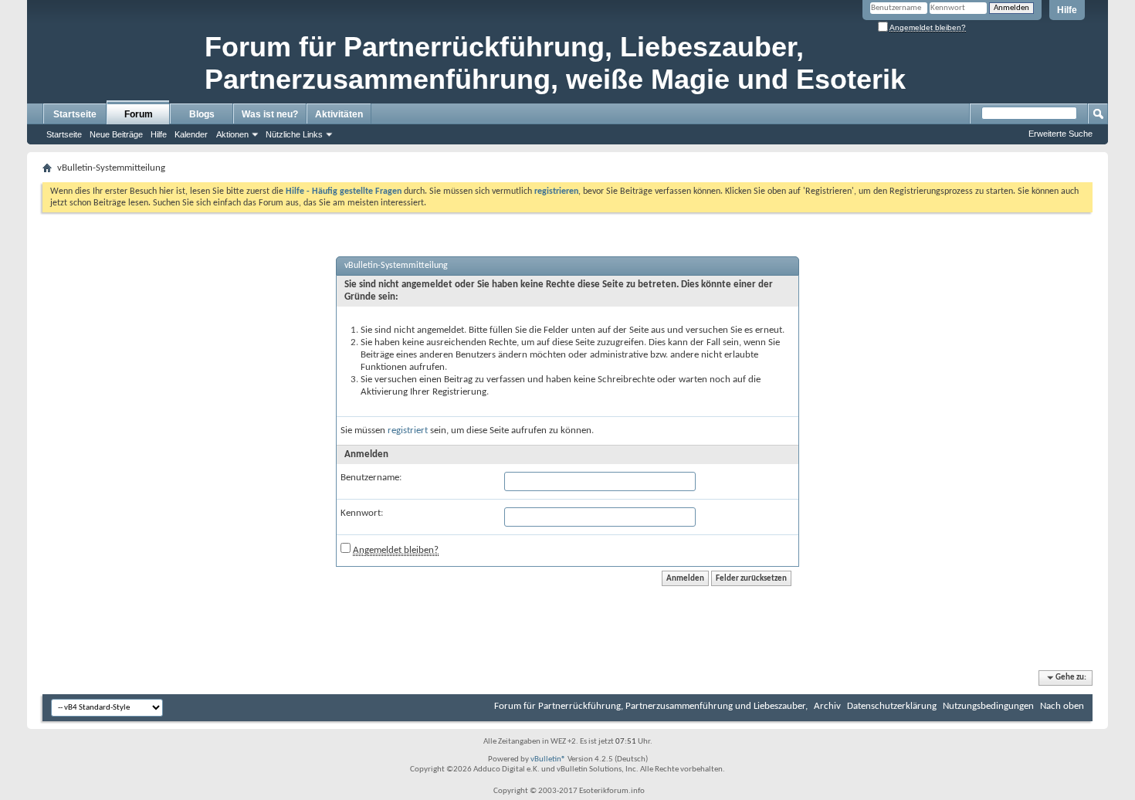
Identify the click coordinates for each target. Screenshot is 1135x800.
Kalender (191, 134)
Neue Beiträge (116, 134)
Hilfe (1067, 10)
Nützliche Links (294, 134)
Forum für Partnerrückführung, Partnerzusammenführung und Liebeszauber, (651, 706)
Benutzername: (370, 478)
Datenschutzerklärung (892, 706)
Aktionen (232, 134)
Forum (138, 114)
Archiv (827, 706)
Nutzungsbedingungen (988, 706)
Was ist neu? (270, 114)
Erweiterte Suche (1060, 133)
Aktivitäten (339, 114)
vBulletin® (548, 759)
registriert (408, 430)
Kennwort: (361, 513)
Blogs (202, 114)
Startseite (75, 114)
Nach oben (1062, 706)
